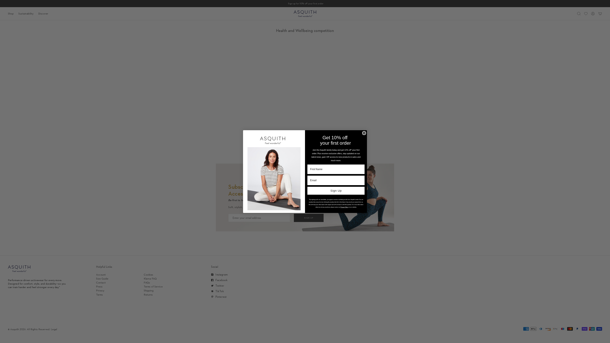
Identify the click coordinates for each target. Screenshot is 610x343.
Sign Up (336, 190)
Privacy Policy (344, 207)
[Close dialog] (364, 133)
